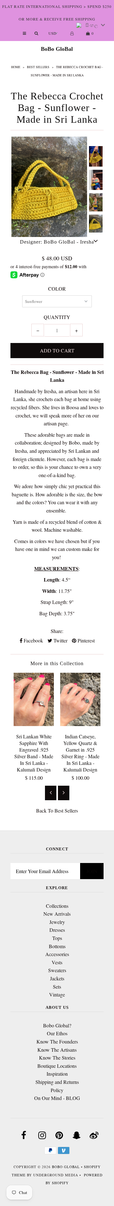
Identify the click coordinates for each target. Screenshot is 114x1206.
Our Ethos (57, 1033)
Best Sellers (38, 67)
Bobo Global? (57, 1025)
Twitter (59, 640)
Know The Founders (57, 1041)
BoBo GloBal (57, 49)
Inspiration (57, 1073)
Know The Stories (57, 1057)
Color (57, 288)
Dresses (57, 929)
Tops (57, 938)
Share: (57, 631)
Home (15, 67)
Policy (57, 1090)
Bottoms (57, 946)
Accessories (57, 954)
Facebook (32, 640)
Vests (57, 962)
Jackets (57, 978)
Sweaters (57, 970)
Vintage (57, 994)
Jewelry (57, 922)
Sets (57, 986)
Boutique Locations (57, 1065)
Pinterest (85, 640)
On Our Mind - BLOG (57, 1098)
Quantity (57, 317)
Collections (57, 905)
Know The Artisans (57, 1049)
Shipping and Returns (57, 1082)
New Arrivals (57, 913)
